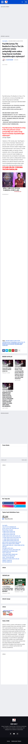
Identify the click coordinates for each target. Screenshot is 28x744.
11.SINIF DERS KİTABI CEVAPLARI (10, 539)
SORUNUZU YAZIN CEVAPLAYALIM (10, 558)
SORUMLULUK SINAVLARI (8, 555)
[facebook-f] (8, 503)
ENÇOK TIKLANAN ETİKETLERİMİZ (10, 543)
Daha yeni (4, 460)
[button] (2, 2)
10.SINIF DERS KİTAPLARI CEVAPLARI (11, 537)
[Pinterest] (13, 350)
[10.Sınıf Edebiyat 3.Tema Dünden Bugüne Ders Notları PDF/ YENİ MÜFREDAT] (7, 582)
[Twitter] (6, 350)
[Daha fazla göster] (19, 350)
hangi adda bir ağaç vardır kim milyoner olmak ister (6, 369)
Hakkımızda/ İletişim (16, 741)
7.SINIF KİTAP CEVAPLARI (8, 533)
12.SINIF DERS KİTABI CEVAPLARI (10, 540)
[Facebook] (3, 350)
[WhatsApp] (10, 350)
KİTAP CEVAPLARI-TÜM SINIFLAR (10, 528)
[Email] (16, 350)
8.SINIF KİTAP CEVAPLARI (8, 534)
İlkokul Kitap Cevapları (7, 530)
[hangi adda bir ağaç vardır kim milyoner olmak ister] (7, 363)
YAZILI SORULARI (6, 552)
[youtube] (20, 503)
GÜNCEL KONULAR (7, 560)
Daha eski (24, 460)
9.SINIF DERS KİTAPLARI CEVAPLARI (11, 536)
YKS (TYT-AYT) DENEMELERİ (9, 527)
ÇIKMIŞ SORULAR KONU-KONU (9, 551)
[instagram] (8, 506)
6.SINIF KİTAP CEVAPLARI (8, 531)
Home (8, 741)
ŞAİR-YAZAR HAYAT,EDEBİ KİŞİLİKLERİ (11, 542)
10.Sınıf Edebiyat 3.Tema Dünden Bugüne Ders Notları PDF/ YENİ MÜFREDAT (7, 589)
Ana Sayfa (4, 41)
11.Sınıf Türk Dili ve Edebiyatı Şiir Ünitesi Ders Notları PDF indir (20, 588)
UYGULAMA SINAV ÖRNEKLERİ (9, 554)
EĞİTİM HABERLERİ (7, 562)
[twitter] (20, 506)
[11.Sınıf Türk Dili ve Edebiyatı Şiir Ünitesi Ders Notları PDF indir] (20, 582)
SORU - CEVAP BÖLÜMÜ (8, 557)
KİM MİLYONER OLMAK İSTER (15, 41)
